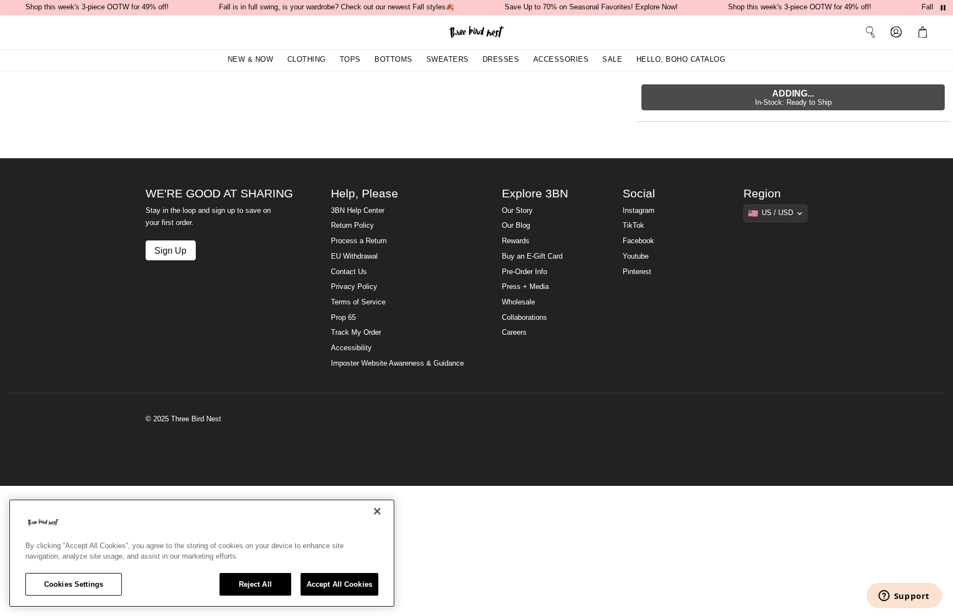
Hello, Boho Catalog (681, 59)
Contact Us (349, 272)
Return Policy (352, 225)
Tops (350, 59)
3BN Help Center (357, 211)
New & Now (251, 59)
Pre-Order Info (524, 272)
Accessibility (351, 348)
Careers (514, 332)
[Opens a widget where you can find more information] (904, 596)
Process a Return (359, 241)
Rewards (515, 241)
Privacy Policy (354, 287)
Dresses (501, 59)
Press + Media (525, 287)
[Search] (870, 32)
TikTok (633, 225)
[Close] (377, 511)
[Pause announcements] (943, 7)
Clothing (306, 59)
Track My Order (356, 332)
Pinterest (637, 272)
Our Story (517, 211)
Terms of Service (358, 302)
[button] (925, 32)
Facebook (638, 241)
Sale (612, 59)
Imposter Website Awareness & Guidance (397, 363)
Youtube (636, 256)
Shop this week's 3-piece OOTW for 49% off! (97, 7)
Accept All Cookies (339, 584)
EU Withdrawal (354, 256)
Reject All (255, 584)
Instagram (639, 211)
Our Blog (516, 225)
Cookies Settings (73, 584)
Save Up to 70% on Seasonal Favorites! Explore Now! (591, 7)
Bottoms (393, 59)
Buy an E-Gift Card (532, 256)
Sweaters (447, 59)
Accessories (561, 59)
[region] (202, 553)
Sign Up (170, 250)
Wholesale (518, 302)
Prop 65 (343, 318)
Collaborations (524, 318)
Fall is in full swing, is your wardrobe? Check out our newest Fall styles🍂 (336, 7)
